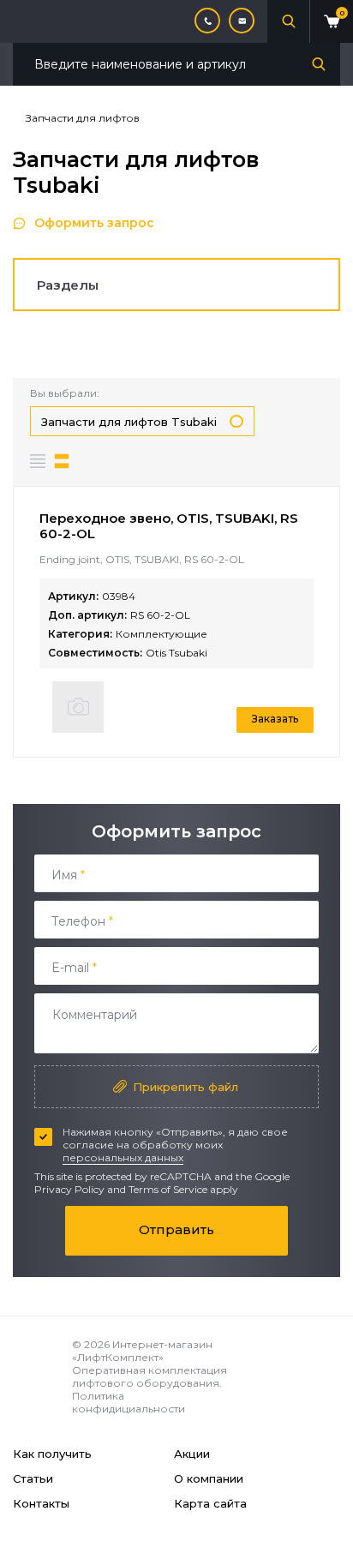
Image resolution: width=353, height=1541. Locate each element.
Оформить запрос (94, 223)
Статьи (33, 1478)
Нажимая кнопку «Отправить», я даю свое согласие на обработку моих (175, 1144)
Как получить (52, 1453)
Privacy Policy (69, 1189)
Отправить (176, 1229)
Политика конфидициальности (128, 1402)
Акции (192, 1453)
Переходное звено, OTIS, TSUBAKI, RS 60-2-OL (168, 526)
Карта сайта (210, 1503)
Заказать (275, 718)
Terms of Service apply (183, 1189)
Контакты (41, 1503)
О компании (208, 1478)
